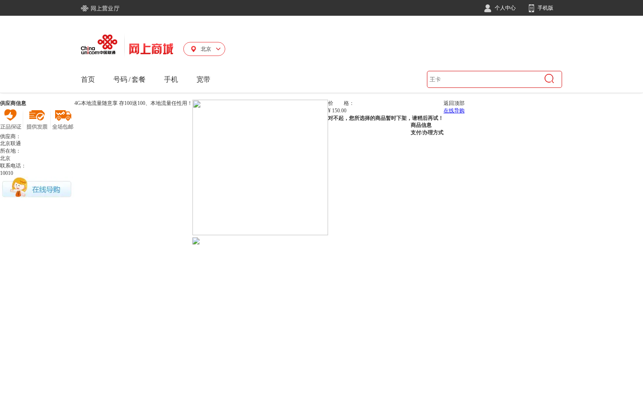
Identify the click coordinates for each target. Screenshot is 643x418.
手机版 (544, 8)
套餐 (139, 79)
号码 (120, 79)
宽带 (203, 79)
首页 (88, 79)
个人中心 (504, 8)
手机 (171, 79)
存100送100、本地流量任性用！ (155, 103)
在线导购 (454, 111)
